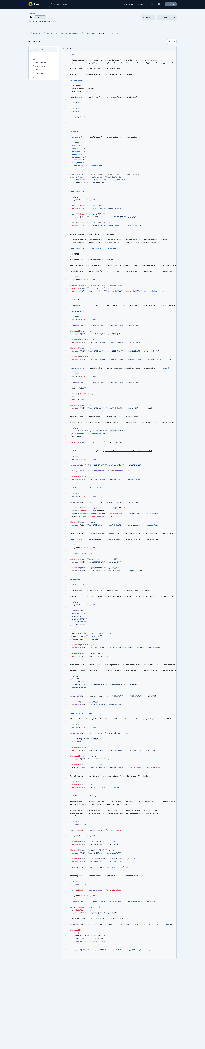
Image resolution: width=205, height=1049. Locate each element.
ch (30, 17)
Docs (151, 4)
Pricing (141, 4)
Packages (128, 4)
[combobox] (74, 4)
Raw (173, 41)
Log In (171, 4)
